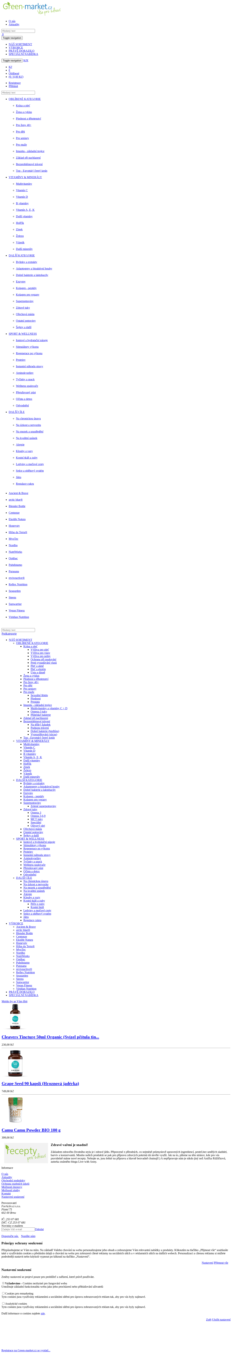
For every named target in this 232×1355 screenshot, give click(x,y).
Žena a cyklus (24, 112)
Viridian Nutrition (19, 617)
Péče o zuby (38, 903)
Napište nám (28, 1236)
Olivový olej (38, 825)
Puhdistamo (15, 564)
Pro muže (21, 144)
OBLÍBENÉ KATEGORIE (25, 99)
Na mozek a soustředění (29, 431)
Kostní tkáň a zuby (27, 457)
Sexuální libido (39, 695)
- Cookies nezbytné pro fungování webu (36, 1283)
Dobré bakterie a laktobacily (32, 275)
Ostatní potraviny (26, 320)
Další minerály (24, 248)
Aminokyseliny (25, 372)
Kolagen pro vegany (27, 294)
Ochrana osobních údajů (15, 1183)
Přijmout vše (221, 1262)
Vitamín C (22, 190)
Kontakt (6, 1193)
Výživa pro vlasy (40, 652)
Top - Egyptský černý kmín (31, 170)
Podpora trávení (40, 727)
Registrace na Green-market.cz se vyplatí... (25, 1350)
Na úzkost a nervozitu (28, 425)
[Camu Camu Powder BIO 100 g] (15, 1122)
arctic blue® (16, 499)
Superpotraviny (25, 301)
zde (43, 1313)
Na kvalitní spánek (26, 438)
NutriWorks (15, 551)
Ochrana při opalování (43, 659)
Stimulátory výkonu (27, 346)
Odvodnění (22, 405)
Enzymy (21, 281)
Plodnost (36, 698)
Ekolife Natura (17, 519)
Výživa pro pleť (40, 649)
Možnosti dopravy (11, 1187)
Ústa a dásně (38, 672)
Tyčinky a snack (25, 379)
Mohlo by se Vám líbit (14, 1001)
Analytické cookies (16, 1303)
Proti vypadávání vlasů (44, 662)
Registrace (15, 82)
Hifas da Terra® (18, 532)
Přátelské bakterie (41, 714)
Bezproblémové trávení (29, 164)
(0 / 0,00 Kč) (16, 76)
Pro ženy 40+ (23, 125)
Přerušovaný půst (26, 392)
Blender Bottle (17, 506)
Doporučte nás (10, 1236)
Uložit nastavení (221, 1319)
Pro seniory (22, 138)
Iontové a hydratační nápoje (32, 340)
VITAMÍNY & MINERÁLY (25, 177)
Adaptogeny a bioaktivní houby (34, 268)
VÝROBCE (16, 47)
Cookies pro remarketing (19, 1293)
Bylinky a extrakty (26, 262)
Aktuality (14, 24)
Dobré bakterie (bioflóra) (45, 731)
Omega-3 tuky (39, 711)
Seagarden (15, 590)
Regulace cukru (25, 483)
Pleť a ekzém (38, 669)
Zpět (208, 1319)
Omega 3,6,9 (38, 815)
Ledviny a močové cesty (30, 464)
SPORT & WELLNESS (23, 333)
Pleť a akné (37, 665)
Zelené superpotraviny (43, 806)
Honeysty (14, 525)
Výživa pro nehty (41, 656)
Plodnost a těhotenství (28, 118)
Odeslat (39, 1229)
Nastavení (207, 1262)
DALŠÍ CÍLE (17, 412)
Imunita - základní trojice (30, 151)
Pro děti (20, 131)
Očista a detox (24, 398)
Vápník (20, 242)
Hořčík (20, 222)
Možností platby (10, 1190)
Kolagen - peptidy (26, 288)
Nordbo (13, 545)
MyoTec (13, 538)
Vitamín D (22, 196)
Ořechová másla (25, 314)
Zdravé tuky (23, 307)
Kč (25, 60)
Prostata (35, 701)
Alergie (20, 444)
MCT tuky (37, 819)
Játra (18, 477)
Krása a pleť (23, 105)
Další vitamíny (24, 216)
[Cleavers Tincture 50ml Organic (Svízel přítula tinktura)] (15, 1029)
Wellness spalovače (27, 385)
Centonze (14, 512)
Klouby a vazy (24, 451)
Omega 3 (36, 812)
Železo (20, 235)
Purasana (14, 571)
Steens (12, 597)
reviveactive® (17, 577)
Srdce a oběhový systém (30, 470)
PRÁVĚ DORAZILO (21, 50)
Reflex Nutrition (18, 584)
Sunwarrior (15, 604)
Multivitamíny (24, 183)
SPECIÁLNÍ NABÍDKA (23, 54)
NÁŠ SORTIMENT (20, 44)
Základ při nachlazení (28, 157)
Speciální (36, 822)
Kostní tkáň (37, 907)
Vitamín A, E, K (25, 209)
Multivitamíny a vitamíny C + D (49, 708)
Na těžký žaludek (41, 724)
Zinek (19, 229)
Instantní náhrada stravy (29, 366)
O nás (12, 21)
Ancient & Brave (18, 493)
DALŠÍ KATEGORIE (22, 255)
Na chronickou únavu (28, 418)
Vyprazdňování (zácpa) (44, 734)
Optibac (13, 558)
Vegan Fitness (17, 610)
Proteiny (21, 359)
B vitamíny (22, 203)
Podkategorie (9, 633)
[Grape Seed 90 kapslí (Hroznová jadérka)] (15, 1075)
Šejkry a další (23, 327)
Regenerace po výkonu (29, 353)
